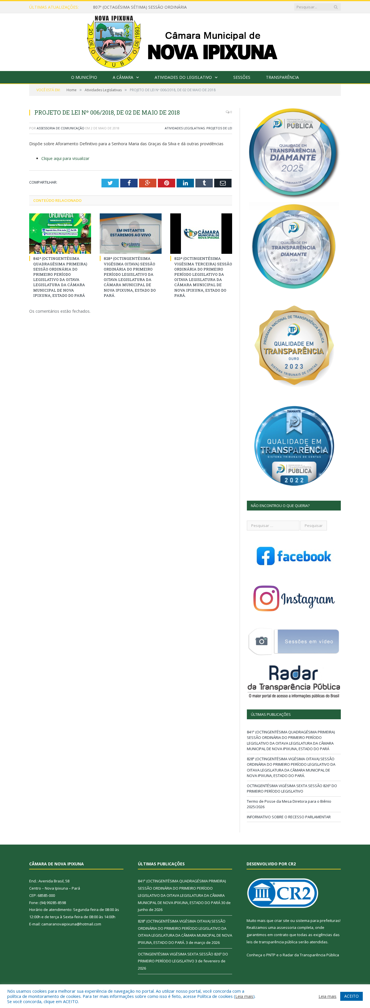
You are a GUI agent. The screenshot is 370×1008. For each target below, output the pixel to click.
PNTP (270, 954)
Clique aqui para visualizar (65, 158)
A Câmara (123, 77)
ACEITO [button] (351, 996)
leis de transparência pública (272, 941)
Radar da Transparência (304, 954)
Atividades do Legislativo (183, 77)
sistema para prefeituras (318, 920)
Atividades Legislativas (185, 128)
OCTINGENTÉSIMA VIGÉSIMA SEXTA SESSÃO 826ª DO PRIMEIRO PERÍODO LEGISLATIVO (292, 788)
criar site (281, 920)
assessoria (286, 927)
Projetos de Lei (219, 128)
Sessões (241, 77)
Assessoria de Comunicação (60, 128)
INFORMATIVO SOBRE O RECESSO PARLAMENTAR (289, 816)
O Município (84, 77)
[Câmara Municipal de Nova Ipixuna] (185, 40)
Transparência (282, 77)
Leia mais (244, 996)
